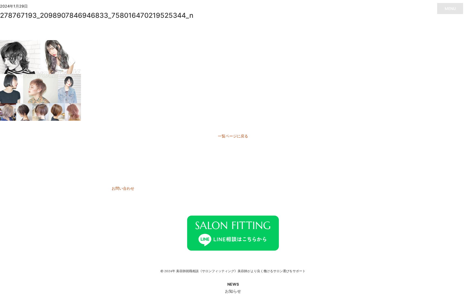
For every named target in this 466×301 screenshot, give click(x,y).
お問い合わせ (123, 188)
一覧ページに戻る (233, 136)
